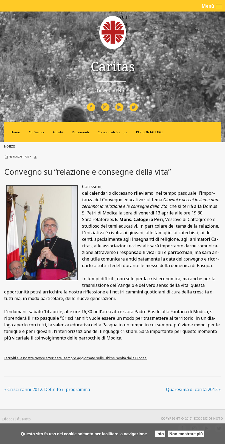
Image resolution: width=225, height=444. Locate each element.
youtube (124, 103)
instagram (110, 103)
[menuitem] (92, 107)
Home (15, 132)
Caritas (113, 66)
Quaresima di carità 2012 (193, 389)
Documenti (80, 132)
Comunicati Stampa (112, 132)
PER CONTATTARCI (149, 132)
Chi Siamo (36, 132)
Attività (58, 132)
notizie (9, 146)
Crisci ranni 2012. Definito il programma (47, 389)
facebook (96, 103)
